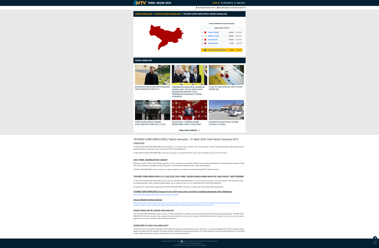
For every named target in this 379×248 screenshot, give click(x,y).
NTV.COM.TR (228, 3)
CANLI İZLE (241, 3)
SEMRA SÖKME (213, 43)
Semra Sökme (209, 203)
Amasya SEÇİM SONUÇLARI (168, 14)
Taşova (169, 194)
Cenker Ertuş (137, 205)
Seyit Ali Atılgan (235, 203)
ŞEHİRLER (215, 3)
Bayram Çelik (148, 203)
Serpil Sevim (190, 205)
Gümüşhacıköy (149, 194)
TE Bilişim (203, 245)
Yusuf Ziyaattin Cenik (168, 203)
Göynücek (141, 194)
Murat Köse (226, 203)
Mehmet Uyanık (138, 203)
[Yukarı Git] (375, 243)
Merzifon (157, 194)
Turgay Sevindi (156, 203)
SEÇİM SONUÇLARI (143, 14)
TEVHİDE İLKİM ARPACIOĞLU (217, 50)
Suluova (163, 194)
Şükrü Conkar (146, 205)
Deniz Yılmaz (218, 203)
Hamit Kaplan (170, 205)
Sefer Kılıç (211, 205)
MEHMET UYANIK (213, 36)
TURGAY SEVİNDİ (213, 32)
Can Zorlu (178, 203)
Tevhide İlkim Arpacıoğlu (158, 205)
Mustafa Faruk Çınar (201, 205)
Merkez (135, 194)
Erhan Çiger (193, 203)
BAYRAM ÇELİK (213, 39)
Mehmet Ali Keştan (180, 205)
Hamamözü (175, 194)
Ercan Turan (201, 203)
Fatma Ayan (185, 203)
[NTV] (139, 3)
